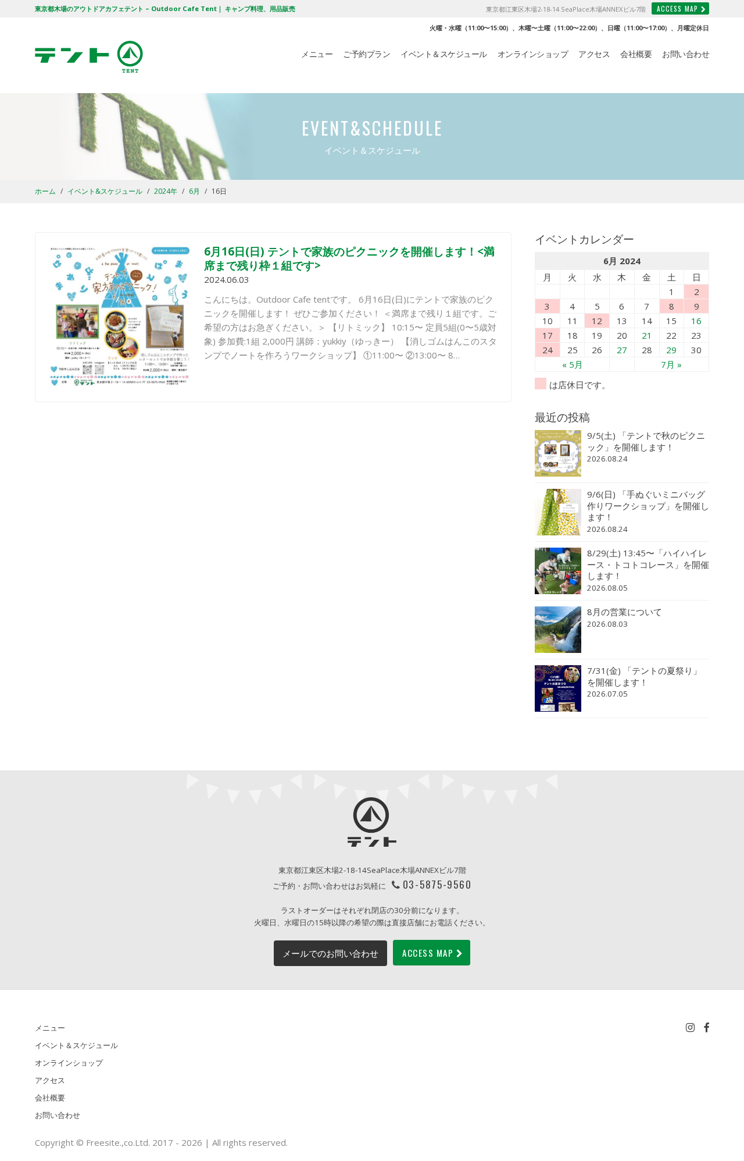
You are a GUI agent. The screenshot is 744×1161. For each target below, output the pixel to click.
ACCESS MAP (677, 8)
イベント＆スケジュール (443, 54)
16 (696, 320)
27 (622, 350)
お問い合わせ (685, 54)
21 (647, 335)
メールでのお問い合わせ (330, 953)
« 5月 (572, 364)
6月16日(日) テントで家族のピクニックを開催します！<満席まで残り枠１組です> (349, 258)
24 (547, 350)
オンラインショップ (533, 54)
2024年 (165, 191)
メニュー (316, 54)
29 (671, 350)
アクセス (594, 54)
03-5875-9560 (437, 884)
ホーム (45, 191)
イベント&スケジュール (104, 191)
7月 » (671, 364)
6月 (194, 191)
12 (597, 320)
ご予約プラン (366, 54)
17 (547, 335)
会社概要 (636, 54)
